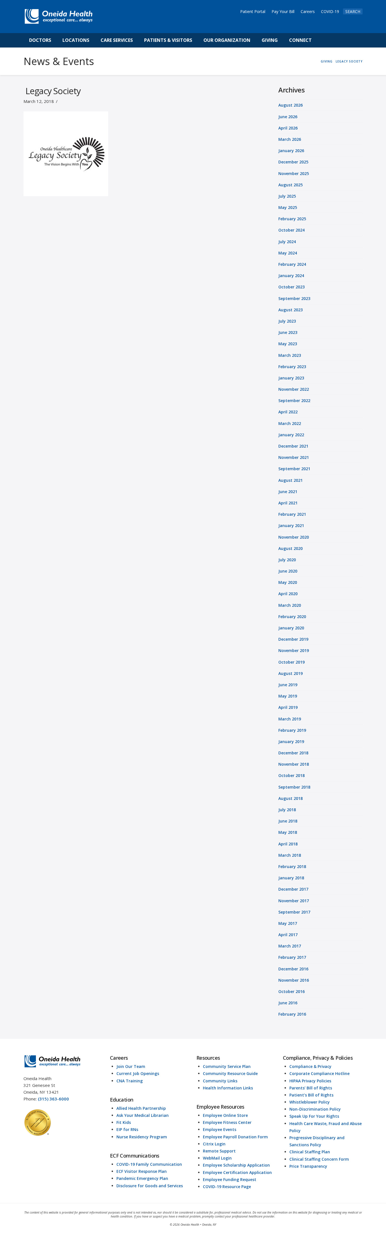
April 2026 (288, 128)
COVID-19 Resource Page (227, 1186)
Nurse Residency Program (141, 1136)
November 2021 (293, 457)
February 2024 (292, 264)
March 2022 (289, 423)
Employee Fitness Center (227, 1122)
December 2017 (293, 889)
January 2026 (291, 150)
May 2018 (287, 832)
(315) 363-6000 (53, 1099)
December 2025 (293, 162)
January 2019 (291, 741)
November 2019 (293, 650)
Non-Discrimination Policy (315, 1109)
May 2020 (287, 582)
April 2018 (288, 844)
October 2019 (291, 662)
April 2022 (288, 412)
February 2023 (292, 366)
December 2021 (293, 446)
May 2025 (287, 207)
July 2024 (287, 241)
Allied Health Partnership (141, 1108)
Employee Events (219, 1129)
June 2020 (287, 571)
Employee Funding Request (229, 1179)
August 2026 (290, 105)
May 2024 (287, 253)
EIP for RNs (127, 1129)
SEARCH (352, 11)
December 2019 (293, 639)
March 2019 (289, 719)
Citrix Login (214, 1144)
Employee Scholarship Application (236, 1165)
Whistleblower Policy (309, 1102)
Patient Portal (252, 11)
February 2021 (292, 514)
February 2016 (292, 1014)
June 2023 (287, 332)
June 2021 (287, 491)
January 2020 (291, 628)
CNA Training (129, 1080)
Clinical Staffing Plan (309, 1151)
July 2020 (287, 559)
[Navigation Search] (323, 40)
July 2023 (287, 321)
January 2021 (291, 525)
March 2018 (289, 855)
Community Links (220, 1080)
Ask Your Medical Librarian (142, 1115)
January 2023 (291, 378)
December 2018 (293, 752)
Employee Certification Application (237, 1172)
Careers (308, 11)
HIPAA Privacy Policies (310, 1080)
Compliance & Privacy (310, 1066)
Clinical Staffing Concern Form (319, 1159)
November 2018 (293, 764)
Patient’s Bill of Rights (311, 1095)
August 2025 (290, 184)
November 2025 (293, 173)
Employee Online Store (225, 1115)
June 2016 (287, 1002)
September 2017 (294, 912)
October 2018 (291, 775)
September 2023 (294, 298)
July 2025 (287, 196)
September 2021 (294, 468)
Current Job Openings (137, 1073)
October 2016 (291, 991)
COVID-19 (330, 11)
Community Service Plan (227, 1066)
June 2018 (287, 821)
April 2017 (288, 934)
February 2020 (292, 616)
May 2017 (287, 923)
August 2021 (290, 480)
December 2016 (293, 969)
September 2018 (294, 787)
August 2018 (290, 798)
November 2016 (293, 980)
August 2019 (290, 673)
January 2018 (291, 877)
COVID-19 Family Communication (149, 1164)
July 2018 (287, 809)
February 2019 (292, 730)
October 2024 (291, 230)
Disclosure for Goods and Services (149, 1185)
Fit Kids (123, 1122)
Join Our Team (130, 1066)
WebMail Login (217, 1158)
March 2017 (289, 946)
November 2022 (293, 389)
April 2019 (288, 707)
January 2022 (291, 434)
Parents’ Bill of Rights (310, 1088)
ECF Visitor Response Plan (141, 1171)
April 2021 (288, 503)
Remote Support (219, 1151)
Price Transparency (308, 1166)
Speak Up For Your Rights (314, 1116)
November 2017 (293, 900)
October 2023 (291, 287)
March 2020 (289, 605)
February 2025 (292, 218)
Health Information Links (228, 1088)
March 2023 (289, 355)
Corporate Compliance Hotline (319, 1073)
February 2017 (292, 957)
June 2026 (287, 116)
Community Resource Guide (230, 1073)
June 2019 (287, 684)
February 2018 (292, 866)
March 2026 (289, 139)
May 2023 (287, 343)
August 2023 (290, 309)
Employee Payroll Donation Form (235, 1136)
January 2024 (291, 275)
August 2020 (290, 548)
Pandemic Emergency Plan (142, 1178)
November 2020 (293, 537)
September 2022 (294, 400)
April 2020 (288, 593)
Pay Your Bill (283, 11)
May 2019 (287, 696)
